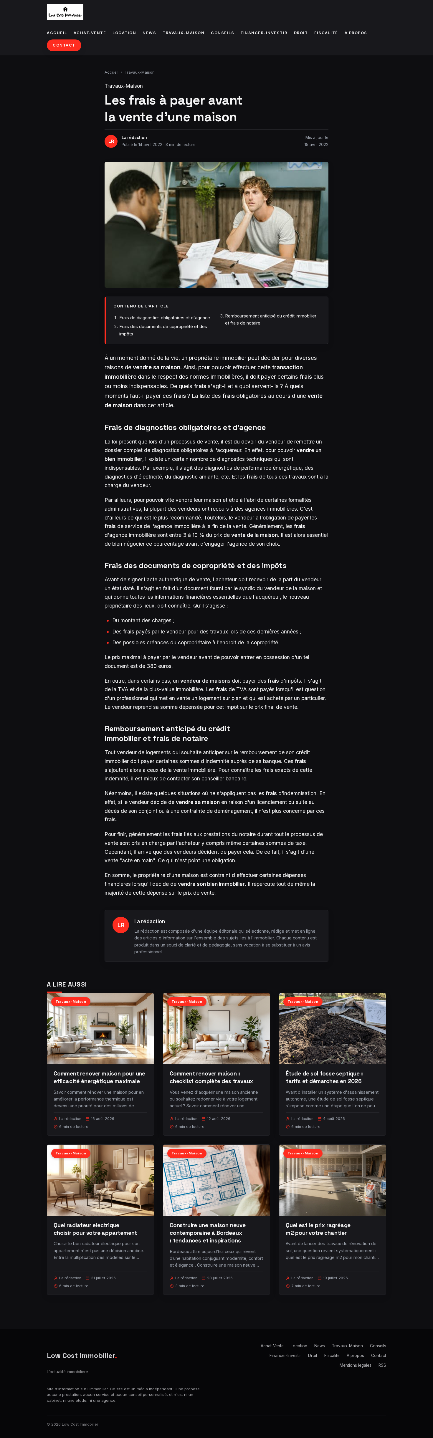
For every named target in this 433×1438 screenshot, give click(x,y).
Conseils (222, 33)
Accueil (57, 33)
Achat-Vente (90, 33)
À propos (356, 33)
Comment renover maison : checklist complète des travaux (211, 1077)
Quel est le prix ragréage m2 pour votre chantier (318, 1229)
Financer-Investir (264, 33)
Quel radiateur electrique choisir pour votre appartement (95, 1229)
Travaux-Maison (183, 33)
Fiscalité (326, 33)
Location (124, 33)
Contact (64, 45)
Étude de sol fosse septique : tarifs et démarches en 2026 (324, 1077)
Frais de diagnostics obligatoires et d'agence (164, 317)
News (149, 33)
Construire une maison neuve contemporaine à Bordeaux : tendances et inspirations (208, 1233)
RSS (382, 1365)
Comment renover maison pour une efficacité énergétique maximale (99, 1077)
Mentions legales (355, 1365)
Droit (301, 33)
